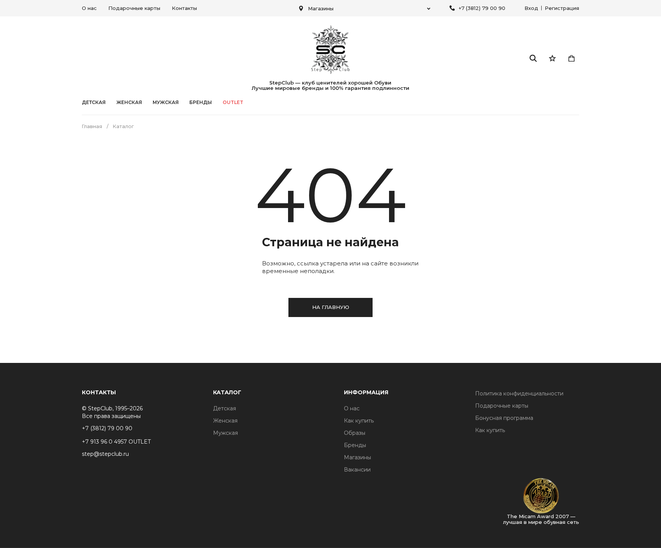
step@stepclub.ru (105, 453)
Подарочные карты (134, 8)
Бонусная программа (504, 418)
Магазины (357, 457)
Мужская (166, 102)
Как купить (359, 420)
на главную (330, 307)
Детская (94, 102)
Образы (354, 432)
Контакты (184, 8)
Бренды (355, 445)
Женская (129, 102)
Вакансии (357, 469)
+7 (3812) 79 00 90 (482, 8)
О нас (89, 8)
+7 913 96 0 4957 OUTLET (116, 441)
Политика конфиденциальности (519, 393)
